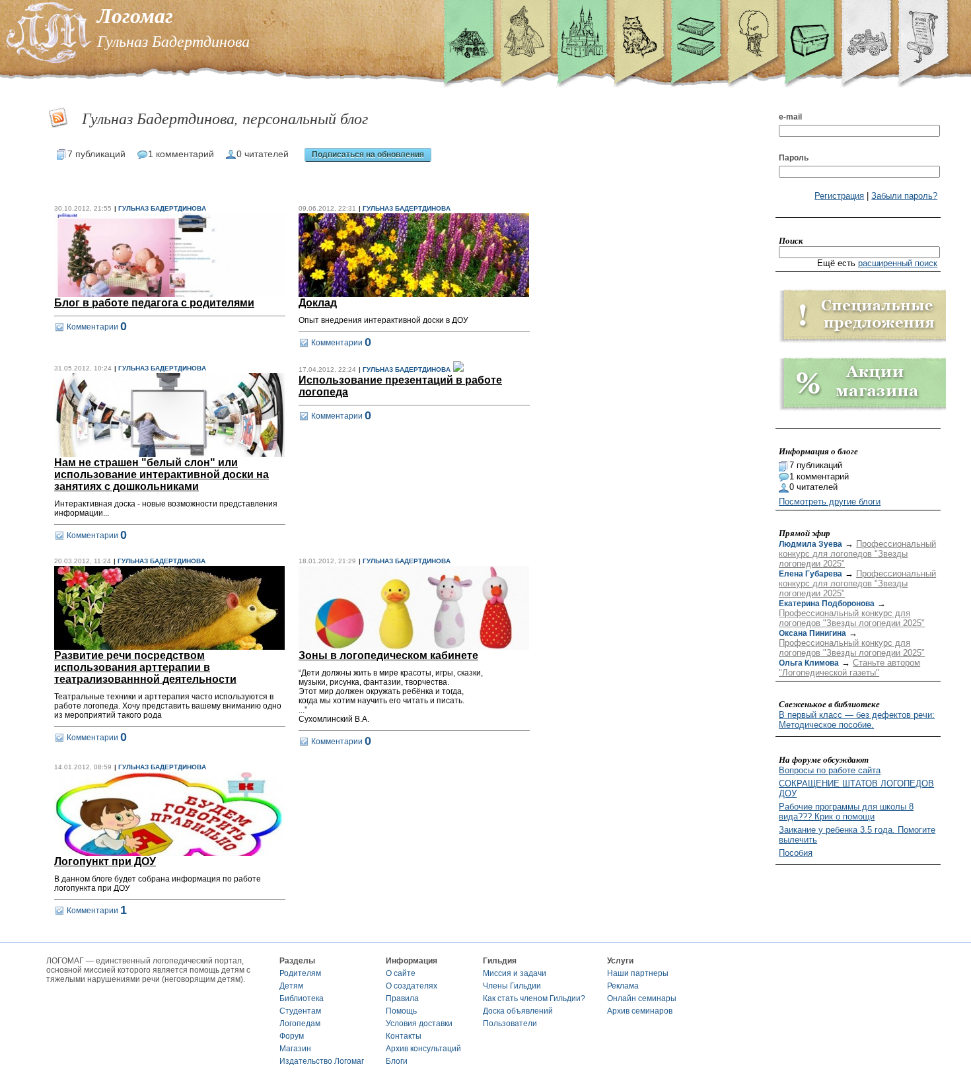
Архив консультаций (423, 1048)
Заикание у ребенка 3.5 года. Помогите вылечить (857, 835)
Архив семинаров (639, 1011)
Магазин (295, 1048)
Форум (291, 1036)
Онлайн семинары (641, 998)
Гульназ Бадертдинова (162, 208)
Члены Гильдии (512, 986)
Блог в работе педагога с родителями (154, 302)
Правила (402, 998)
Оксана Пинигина (812, 633)
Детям (291, 986)
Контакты (403, 1036)
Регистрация (839, 196)
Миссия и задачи (514, 973)
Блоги (397, 1061)
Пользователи (510, 1023)
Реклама (623, 986)
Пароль (794, 157)
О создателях (411, 986)
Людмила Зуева (810, 544)
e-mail (790, 117)
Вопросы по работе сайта (830, 770)
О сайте (400, 973)
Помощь (401, 1011)
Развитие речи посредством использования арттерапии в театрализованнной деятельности (145, 667)
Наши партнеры (637, 973)
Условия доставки (419, 1023)
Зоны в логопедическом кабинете (388, 655)
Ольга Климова (809, 663)
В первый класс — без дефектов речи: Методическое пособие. (857, 720)
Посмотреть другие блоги (830, 501)
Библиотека (301, 998)
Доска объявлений (518, 1011)
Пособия (795, 853)
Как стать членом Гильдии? (534, 998)
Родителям (300, 973)
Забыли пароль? (904, 196)
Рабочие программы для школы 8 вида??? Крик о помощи (846, 811)
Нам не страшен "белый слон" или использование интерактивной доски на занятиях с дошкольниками (161, 474)
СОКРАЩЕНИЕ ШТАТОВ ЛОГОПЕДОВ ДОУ (856, 788)
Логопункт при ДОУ (105, 861)
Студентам (300, 1011)
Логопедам (299, 1023)
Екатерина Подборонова (827, 603)
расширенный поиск (897, 263)
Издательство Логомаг (321, 1061)
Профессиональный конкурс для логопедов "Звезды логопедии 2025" (857, 554)
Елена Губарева (810, 573)
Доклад (318, 302)
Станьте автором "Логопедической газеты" (849, 668)
